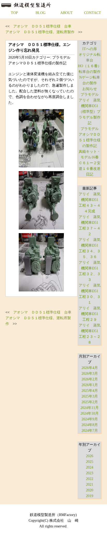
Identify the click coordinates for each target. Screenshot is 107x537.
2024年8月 (90, 425)
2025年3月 (90, 396)
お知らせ (89, 89)
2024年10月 (90, 413)
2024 (89, 467)
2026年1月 (90, 385)
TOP (14, 13)
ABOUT (66, 13)
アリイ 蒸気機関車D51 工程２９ (90, 314)
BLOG (40, 13)
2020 (89, 490)
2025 (89, 462)
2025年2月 (90, 402)
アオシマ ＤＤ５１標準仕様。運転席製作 (40, 32)
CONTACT (92, 13)
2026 (89, 456)
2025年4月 (90, 391)
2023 (89, 473)
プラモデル (90, 94)
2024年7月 (90, 431)
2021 (89, 484)
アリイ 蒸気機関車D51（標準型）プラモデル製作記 (90, 111)
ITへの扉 (89, 49)
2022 (89, 479)
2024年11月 (90, 408)
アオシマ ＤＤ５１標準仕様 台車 (42, 26)
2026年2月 (90, 379)
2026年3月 (90, 373)
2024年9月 (90, 419)
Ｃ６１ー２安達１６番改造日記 (90, 168)
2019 (89, 496)
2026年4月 (90, 368)
